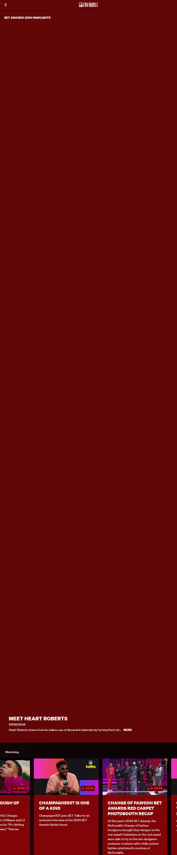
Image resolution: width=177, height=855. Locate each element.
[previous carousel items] (6, 785)
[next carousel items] (170, 785)
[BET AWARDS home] (88, 6)
